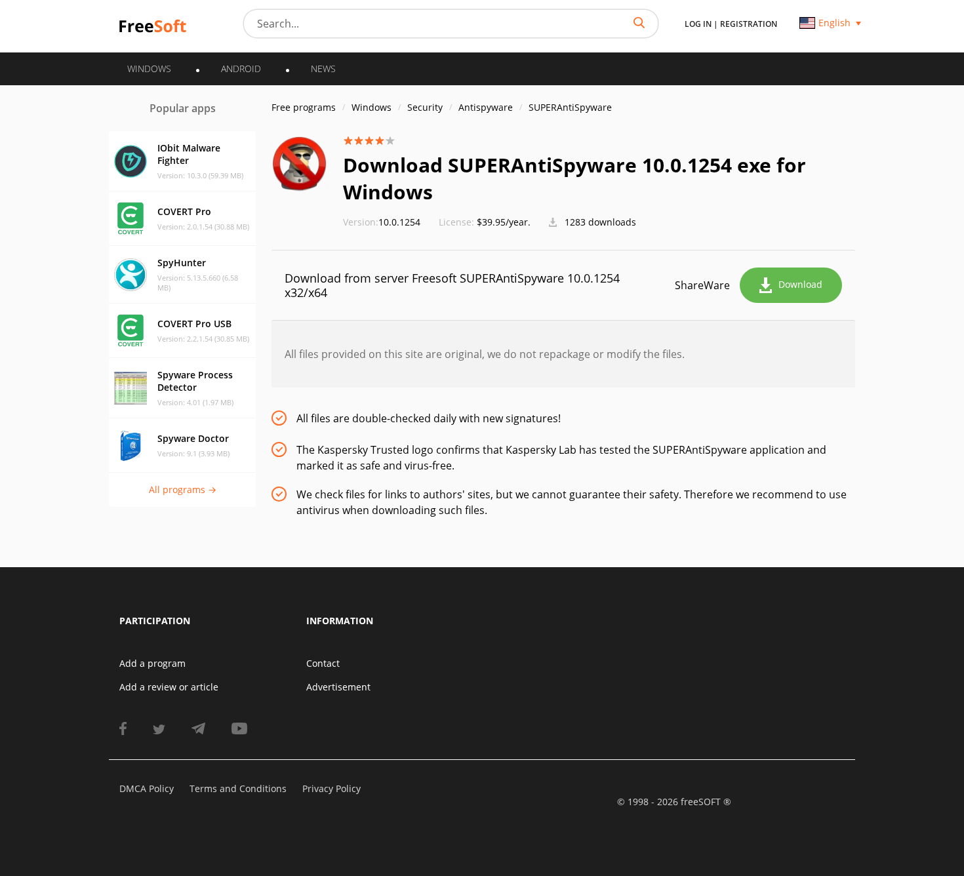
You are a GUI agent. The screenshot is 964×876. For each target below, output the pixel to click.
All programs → (182, 489)
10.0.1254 (381, 222)
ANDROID (241, 68)
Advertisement (338, 687)
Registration (748, 24)
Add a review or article (168, 687)
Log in (698, 24)
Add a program (152, 663)
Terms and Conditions (238, 788)
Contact (323, 663)
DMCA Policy (146, 788)
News (323, 68)
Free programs (303, 107)
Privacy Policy (331, 788)
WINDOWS (149, 68)
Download (800, 284)
